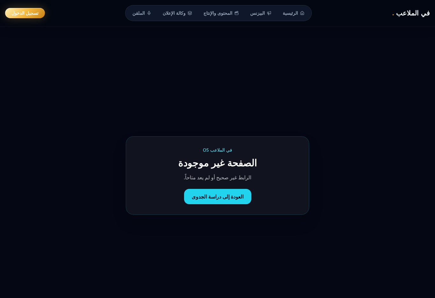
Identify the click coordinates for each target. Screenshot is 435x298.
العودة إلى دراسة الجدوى (218, 196)
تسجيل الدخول (25, 13)
